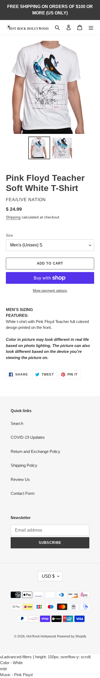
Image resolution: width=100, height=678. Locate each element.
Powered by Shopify (71, 636)
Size (9, 235)
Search (17, 423)
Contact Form (23, 493)
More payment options (50, 291)
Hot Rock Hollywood (41, 636)
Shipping (13, 217)
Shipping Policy (24, 465)
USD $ (48, 576)
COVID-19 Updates (28, 437)
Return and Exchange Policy (35, 451)
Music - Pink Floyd (16, 674)
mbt (3, 669)
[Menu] (91, 27)
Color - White (11, 662)
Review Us (20, 479)
